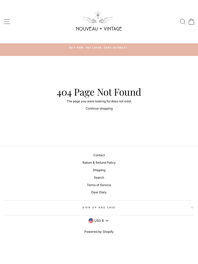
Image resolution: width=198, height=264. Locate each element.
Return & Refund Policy (99, 162)
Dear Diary (99, 192)
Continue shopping (99, 108)
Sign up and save (99, 207)
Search (99, 177)
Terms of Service (99, 185)
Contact (99, 155)
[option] (99, 47)
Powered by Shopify (99, 232)
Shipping (99, 170)
